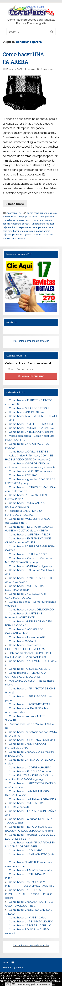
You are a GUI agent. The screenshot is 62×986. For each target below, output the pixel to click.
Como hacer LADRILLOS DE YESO (29, 451)
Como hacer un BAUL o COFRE (28, 554)
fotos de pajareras (21, 227)
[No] (53, 984)
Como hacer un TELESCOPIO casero (31, 431)
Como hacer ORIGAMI (22, 641)
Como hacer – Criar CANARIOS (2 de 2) (32, 740)
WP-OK (19, 967)
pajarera (7, 234)
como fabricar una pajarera (17, 216)
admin (31, 69)
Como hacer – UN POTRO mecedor (31, 870)
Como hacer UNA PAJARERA (26, 412)
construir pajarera (12, 223)
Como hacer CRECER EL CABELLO (30, 925)
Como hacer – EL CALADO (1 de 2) (30, 771)
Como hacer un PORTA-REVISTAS (29, 704)
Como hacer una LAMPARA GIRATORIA (32, 799)
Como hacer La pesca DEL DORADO (31, 609)
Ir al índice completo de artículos (31, 340)
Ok (7, 984)
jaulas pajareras (42, 231)
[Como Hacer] (31, 15)
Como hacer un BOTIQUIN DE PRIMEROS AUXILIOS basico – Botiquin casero (28, 894)
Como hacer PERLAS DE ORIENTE (29, 668)
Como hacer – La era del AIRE (27, 637)
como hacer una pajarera (39, 220)
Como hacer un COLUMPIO (25, 850)
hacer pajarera (39, 227)
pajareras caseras (32, 234)
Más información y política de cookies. (31, 984)
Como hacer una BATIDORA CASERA (31, 428)
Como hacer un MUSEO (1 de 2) (28, 917)
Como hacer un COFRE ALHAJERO (30, 767)
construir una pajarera (33, 223)
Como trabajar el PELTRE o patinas (30, 471)
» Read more (15, 204)
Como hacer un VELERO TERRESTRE (31, 424)
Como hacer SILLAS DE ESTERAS (29, 408)
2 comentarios (14, 213)
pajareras (17, 234)
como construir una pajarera (42, 213)
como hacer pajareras (14, 220)
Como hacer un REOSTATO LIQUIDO (31, 921)
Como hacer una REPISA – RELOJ (29, 534)
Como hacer (46, 69)
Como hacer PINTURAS (23, 475)
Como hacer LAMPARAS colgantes (30, 566)
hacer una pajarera (23, 231)
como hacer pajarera (43, 216)
